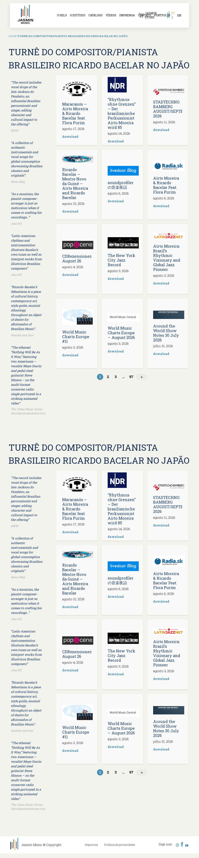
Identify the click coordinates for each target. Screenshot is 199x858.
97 (131, 376)
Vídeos (111, 15)
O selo (62, 15)
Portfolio (162, 15)
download (70, 136)
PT (173, 13)
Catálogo (95, 15)
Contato (144, 15)
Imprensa (127, 15)
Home (13, 36)
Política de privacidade (119, 845)
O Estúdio (77, 15)
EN (179, 15)
